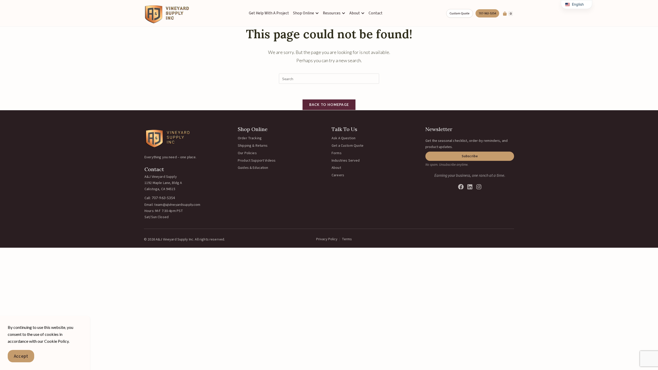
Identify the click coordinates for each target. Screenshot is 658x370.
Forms (337, 153)
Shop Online (253, 129)
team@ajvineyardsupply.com (177, 204)
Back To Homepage (329, 105)
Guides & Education (253, 167)
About (336, 167)
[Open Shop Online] (317, 13)
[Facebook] (461, 187)
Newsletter (438, 129)
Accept (21, 356)
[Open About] (362, 13)
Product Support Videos (257, 160)
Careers (338, 175)
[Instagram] (479, 187)
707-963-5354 (163, 198)
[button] (469, 156)
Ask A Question (343, 138)
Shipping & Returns (253, 145)
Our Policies (247, 153)
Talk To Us (344, 129)
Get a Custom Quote (348, 145)
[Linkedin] (470, 187)
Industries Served (346, 160)
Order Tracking (250, 138)
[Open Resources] (343, 13)
